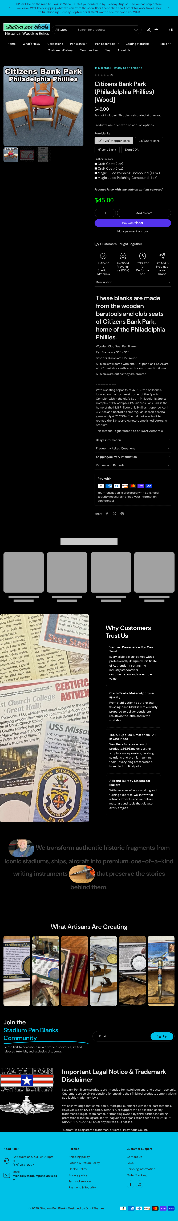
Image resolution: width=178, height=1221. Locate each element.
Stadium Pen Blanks (53, 1208)
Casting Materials (137, 44)
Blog (108, 50)
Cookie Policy (78, 1169)
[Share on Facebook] (107, 514)
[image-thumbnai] (10, 154)
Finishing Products (104, 158)
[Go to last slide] (9, 8)
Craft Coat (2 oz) (110, 164)
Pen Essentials (105, 44)
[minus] (98, 212)
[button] (144, 213)
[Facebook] (130, 1184)
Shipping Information (141, 1169)
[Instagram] (139, 1184)
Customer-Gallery (60, 50)
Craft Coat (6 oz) (110, 168)
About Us (124, 50)
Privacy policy (78, 1175)
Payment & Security (82, 1187)
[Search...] (136, 29)
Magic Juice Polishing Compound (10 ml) (129, 173)
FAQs (130, 1163)
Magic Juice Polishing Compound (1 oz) (127, 178)
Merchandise (89, 50)
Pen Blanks (77, 44)
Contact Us (134, 1157)
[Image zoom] (43, 106)
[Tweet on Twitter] (114, 514)
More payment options (132, 231)
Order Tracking (137, 1175)
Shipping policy (79, 1157)
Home (11, 44)
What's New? (32, 44)
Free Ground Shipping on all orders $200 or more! (89, 8)
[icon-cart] (156, 30)
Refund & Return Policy (84, 1163)
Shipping (124, 115)
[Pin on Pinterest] (122, 514)
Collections (55, 44)
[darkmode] (168, 30)
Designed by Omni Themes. (86, 1208)
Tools (163, 44)
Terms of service (80, 1181)
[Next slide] (168, 8)
